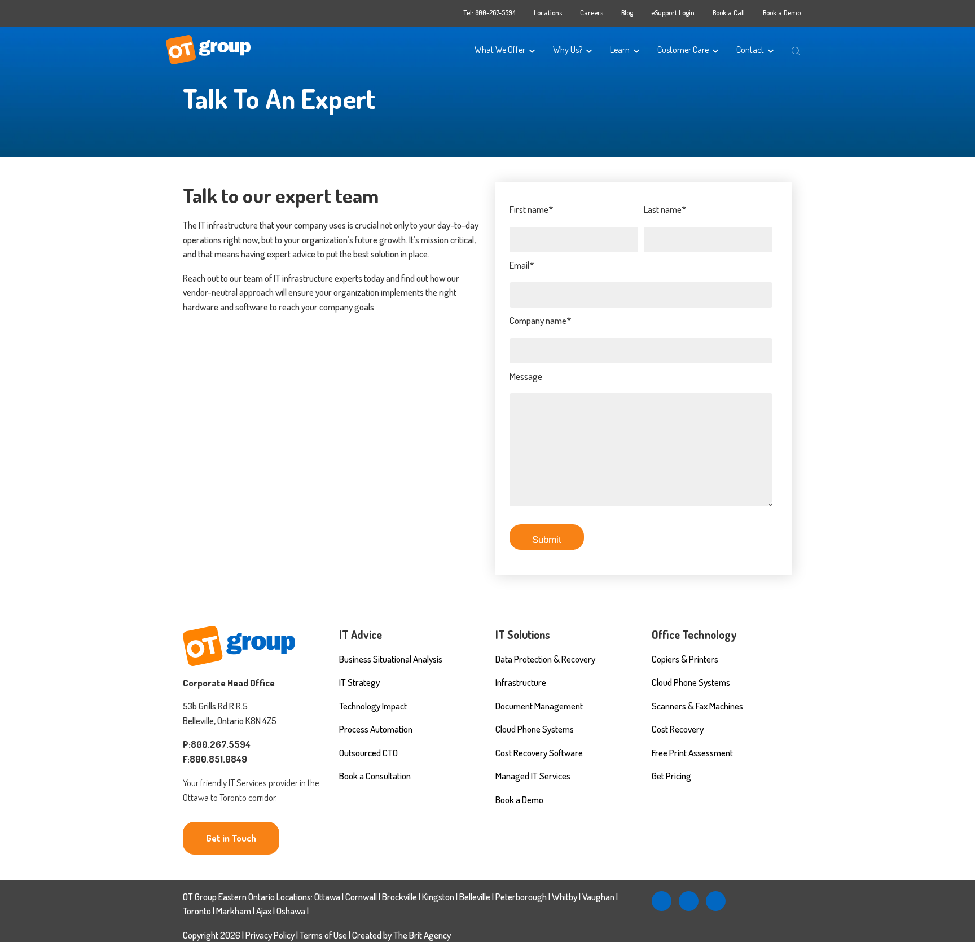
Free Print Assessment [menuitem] (692, 753)
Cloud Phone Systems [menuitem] (534, 729)
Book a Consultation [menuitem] (375, 776)
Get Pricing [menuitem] (671, 776)
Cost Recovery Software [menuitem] (539, 753)
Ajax (263, 911)
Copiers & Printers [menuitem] (685, 659)
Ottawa (327, 896)
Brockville (399, 896)
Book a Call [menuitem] (729, 12)
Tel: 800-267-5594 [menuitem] (489, 12)
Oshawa (290, 911)
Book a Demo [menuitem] (782, 12)
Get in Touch (231, 838)
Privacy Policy (270, 935)
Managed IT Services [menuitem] (532, 776)
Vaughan (598, 896)
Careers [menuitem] (591, 12)
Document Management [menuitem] (539, 706)
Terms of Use (324, 935)
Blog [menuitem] (627, 12)
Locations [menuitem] (548, 12)
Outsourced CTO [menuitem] (368, 753)
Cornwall (361, 896)
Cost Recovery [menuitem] (678, 729)
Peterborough (521, 896)
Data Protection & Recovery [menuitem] (545, 659)
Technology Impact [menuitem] (373, 706)
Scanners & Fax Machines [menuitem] (697, 706)
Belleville (474, 896)
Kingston (438, 896)
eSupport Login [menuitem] (673, 12)
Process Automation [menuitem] (375, 729)
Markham (233, 911)
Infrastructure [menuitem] (520, 682)
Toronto (197, 911)
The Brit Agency (422, 935)
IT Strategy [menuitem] (359, 682)
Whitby (564, 896)
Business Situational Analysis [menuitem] (390, 659)
